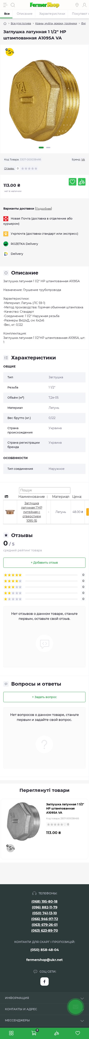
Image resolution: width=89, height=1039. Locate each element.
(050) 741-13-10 (44, 913)
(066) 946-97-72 (44, 919)
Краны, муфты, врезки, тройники (56, 23)
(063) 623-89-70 (44, 931)
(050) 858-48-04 (44, 950)
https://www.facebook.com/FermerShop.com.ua (44, 981)
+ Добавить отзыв (44, 562)
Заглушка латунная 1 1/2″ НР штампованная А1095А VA (65, 808)
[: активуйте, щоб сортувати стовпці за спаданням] (10, 497)
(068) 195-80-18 (44, 901)
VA (83, 159)
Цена (76, 497)
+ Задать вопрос (44, 697)
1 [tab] (41, 147)
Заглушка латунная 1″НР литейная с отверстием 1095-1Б (31, 512)
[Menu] (5, 5)
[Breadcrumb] (5, 23)
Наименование (31, 497)
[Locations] (77, 5)
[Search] (13, 5)
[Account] (84, 5)
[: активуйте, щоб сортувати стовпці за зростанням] (48, 497)
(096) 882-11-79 (44, 907)
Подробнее (43, 208)
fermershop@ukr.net (44, 960)
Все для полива (21, 23)
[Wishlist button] (72, 182)
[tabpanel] (44, 102)
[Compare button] (81, 182)
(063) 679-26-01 (45, 925)
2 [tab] (48, 147)
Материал (60, 497)
